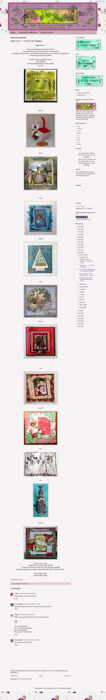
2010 (79, 323)
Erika (78, 133)
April (80, 299)
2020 (79, 242)
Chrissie (40, 523)
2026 (79, 226)
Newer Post (14, 676)
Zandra (40, 408)
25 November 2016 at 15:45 (31, 604)
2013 (79, 316)
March (81, 302)
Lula (40, 480)
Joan (78, 137)
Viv (78, 142)
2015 (79, 310)
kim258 (56, 688)
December (82, 254)
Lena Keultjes (18, 604)
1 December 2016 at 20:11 (26, 614)
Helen (79, 144)
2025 (79, 229)
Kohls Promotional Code (83, 219)
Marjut (41, 110)
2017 (79, 250)
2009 (79, 326)
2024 (79, 232)
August (81, 289)
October (81, 284)
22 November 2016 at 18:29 (27, 593)
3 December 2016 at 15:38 (31, 640)
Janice (16, 593)
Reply (16, 598)
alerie (41, 321)
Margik (40, 239)
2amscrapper (18, 640)
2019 (79, 244)
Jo (78, 135)
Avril (40, 368)
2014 (79, 313)
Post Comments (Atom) (25, 679)
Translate (89, 208)
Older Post (67, 676)
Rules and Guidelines (28, 32)
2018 (79, 247)
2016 (79, 252)
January (81, 307)
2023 (79, 234)
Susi (40, 449)
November (82, 257)
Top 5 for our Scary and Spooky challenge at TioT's (86, 279)
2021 (79, 239)
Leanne (40, 65)
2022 (79, 237)
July (80, 292)
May (80, 297)
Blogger (69, 688)
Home (13, 32)
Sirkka (41, 153)
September (82, 286)
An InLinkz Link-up (16, 579)
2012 (79, 318)
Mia (78, 139)
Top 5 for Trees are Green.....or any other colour (86, 261)
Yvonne (40, 198)
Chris (40, 281)
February (82, 305)
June (81, 294)
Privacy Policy (47, 32)
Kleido (16, 614)
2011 (79, 321)
